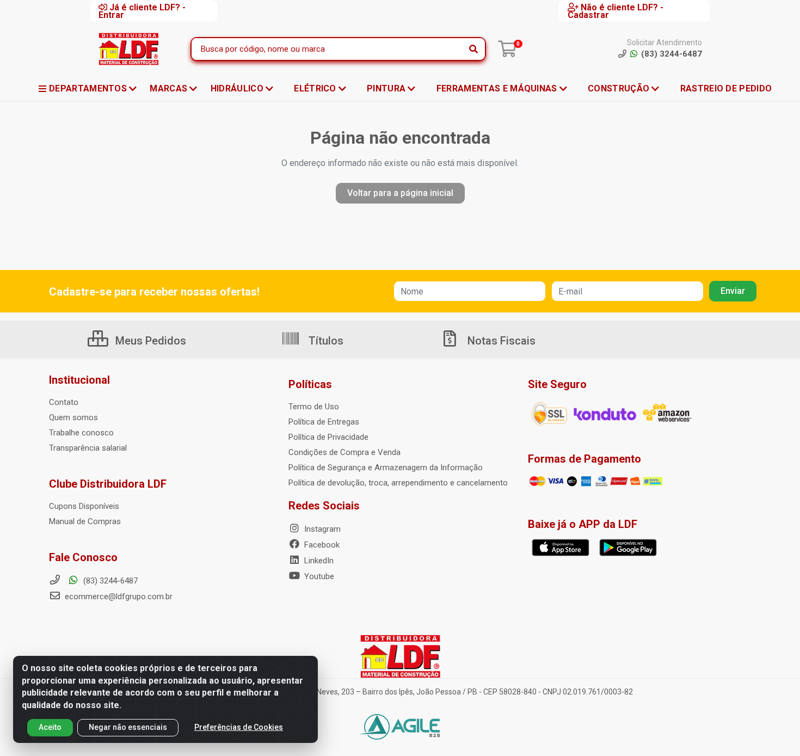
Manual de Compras (85, 521)
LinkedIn (318, 561)
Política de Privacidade (328, 437)
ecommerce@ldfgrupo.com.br (118, 596)
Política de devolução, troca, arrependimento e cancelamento (398, 483)
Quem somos (73, 417)
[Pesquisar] (473, 49)
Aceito (50, 727)
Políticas (310, 384)
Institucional (79, 379)
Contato (63, 402)
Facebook (321, 545)
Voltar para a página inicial (400, 193)
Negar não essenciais (128, 727)
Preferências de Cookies (238, 727)
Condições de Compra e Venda (344, 452)
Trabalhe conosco (81, 433)
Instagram (321, 529)
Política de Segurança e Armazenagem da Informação (385, 467)
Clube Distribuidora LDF (108, 483)
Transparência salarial (88, 448)
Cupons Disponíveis (84, 506)
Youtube (318, 576)
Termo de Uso (313, 406)
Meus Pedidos (149, 340)
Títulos (324, 340)
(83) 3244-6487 (109, 581)
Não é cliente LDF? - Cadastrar (615, 11)
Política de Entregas (323, 422)
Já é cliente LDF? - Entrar (142, 11)
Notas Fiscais (500, 340)
